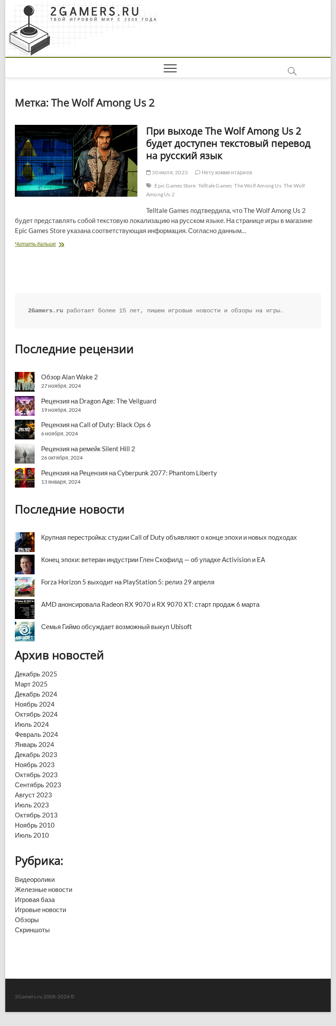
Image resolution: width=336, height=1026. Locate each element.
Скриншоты (32, 930)
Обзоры (27, 919)
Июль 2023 (32, 805)
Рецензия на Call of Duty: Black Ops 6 (96, 424)
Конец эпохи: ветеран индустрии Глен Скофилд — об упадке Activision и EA (153, 559)
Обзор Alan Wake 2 (69, 377)
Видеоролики (35, 879)
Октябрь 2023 (36, 774)
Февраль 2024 (36, 734)
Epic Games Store (175, 185)
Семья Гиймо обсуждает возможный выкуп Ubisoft (116, 626)
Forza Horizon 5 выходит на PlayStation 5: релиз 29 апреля (127, 582)
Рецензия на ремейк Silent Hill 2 (88, 449)
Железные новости (43, 889)
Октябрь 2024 (36, 714)
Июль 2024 (32, 724)
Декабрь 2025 (36, 674)
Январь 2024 (34, 744)
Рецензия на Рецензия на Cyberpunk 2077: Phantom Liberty (129, 473)
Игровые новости (40, 909)
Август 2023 (33, 795)
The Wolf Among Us (257, 185)
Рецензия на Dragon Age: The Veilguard (98, 401)
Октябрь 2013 (36, 815)
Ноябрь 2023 (35, 764)
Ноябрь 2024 (35, 704)
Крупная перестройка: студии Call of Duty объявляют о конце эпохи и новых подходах (169, 537)
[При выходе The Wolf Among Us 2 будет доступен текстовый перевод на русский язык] (76, 161)
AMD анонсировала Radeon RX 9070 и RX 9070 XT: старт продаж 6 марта (150, 604)
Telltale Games (215, 185)
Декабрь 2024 (36, 694)
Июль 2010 (32, 835)
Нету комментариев (226, 172)
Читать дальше (50, 244)
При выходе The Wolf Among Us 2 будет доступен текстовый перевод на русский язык (228, 143)
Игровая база (35, 899)
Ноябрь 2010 (35, 825)
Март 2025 (31, 684)
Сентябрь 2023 (38, 785)
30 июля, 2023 (169, 172)
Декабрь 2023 (36, 754)
